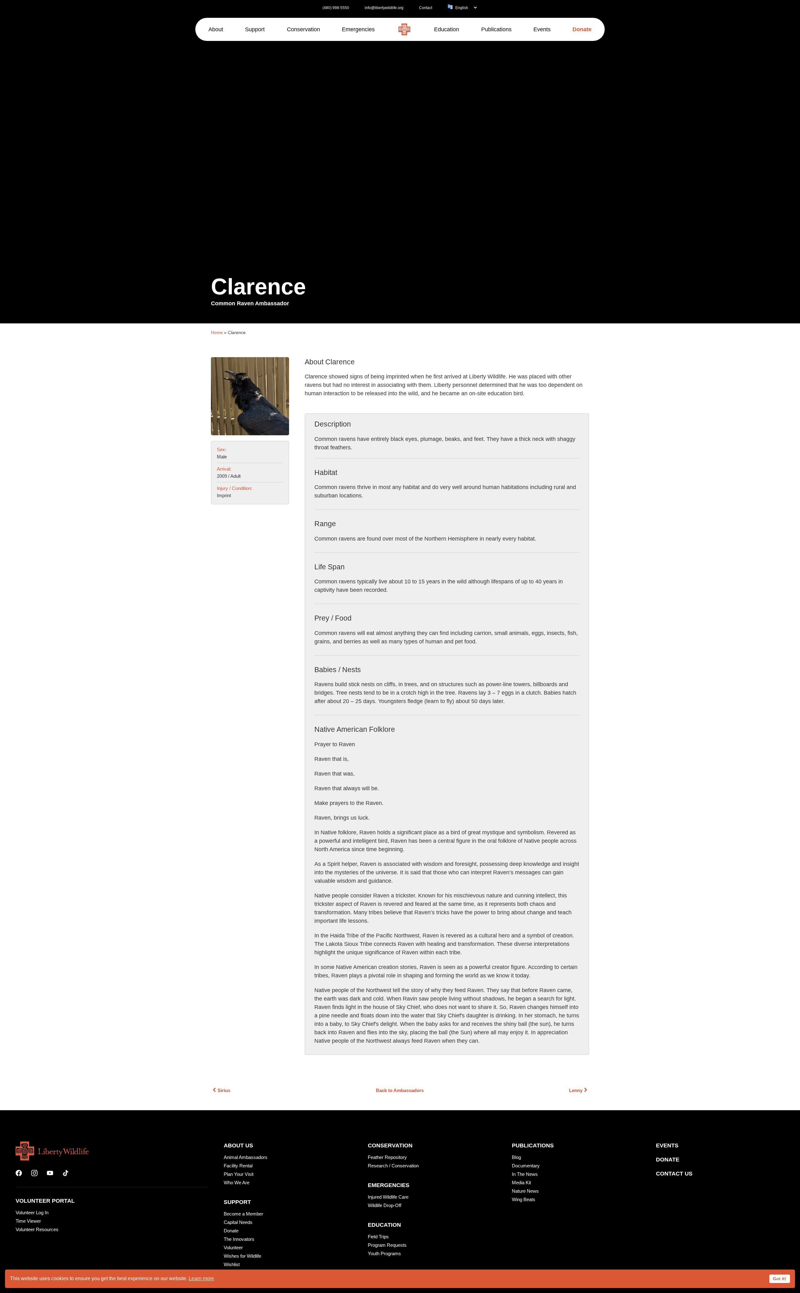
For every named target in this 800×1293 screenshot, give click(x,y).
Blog (516, 1157)
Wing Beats (523, 1199)
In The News (525, 1174)
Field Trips (378, 1236)
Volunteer (233, 1247)
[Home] (404, 29)
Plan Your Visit (238, 1174)
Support (237, 1202)
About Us (238, 1145)
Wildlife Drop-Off (384, 1205)
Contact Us (674, 1174)
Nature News (525, 1191)
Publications (533, 1145)
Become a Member (243, 1213)
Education (384, 1225)
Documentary (526, 1165)
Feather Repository (387, 1157)
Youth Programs (384, 1253)
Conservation (390, 1145)
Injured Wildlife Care (388, 1197)
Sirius (224, 1090)
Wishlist (232, 1264)
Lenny (575, 1090)
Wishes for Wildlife (242, 1256)
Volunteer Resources (37, 1229)
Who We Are (236, 1182)
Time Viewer (28, 1221)
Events (667, 1145)
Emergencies (388, 1185)
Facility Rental (238, 1165)
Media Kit (521, 1182)
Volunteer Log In (32, 1212)
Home (217, 332)
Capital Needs (238, 1222)
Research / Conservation (393, 1165)
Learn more (201, 1278)
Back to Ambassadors (400, 1090)
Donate (231, 1230)
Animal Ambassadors (246, 1157)
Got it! (779, 1278)
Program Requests (387, 1245)
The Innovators (239, 1239)
